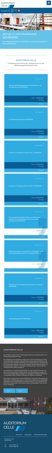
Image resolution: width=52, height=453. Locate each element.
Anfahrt (8, 391)
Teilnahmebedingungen (40, 434)
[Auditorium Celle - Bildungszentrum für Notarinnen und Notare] (13, 5)
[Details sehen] (26, 90)
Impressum (19, 434)
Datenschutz (28, 434)
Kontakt (20, 391)
